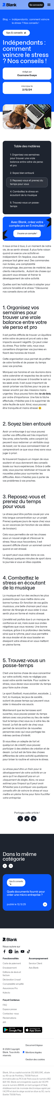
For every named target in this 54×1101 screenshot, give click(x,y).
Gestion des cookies (35, 1059)
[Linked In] (16, 951)
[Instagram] (10, 951)
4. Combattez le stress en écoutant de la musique (24, 193)
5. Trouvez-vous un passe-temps (24, 204)
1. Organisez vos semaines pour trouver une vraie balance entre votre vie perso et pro (26, 160)
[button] (49, 4)
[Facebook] (4, 951)
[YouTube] (22, 951)
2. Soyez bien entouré (22, 173)
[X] (28, 951)
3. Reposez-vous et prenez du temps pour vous (26, 182)
